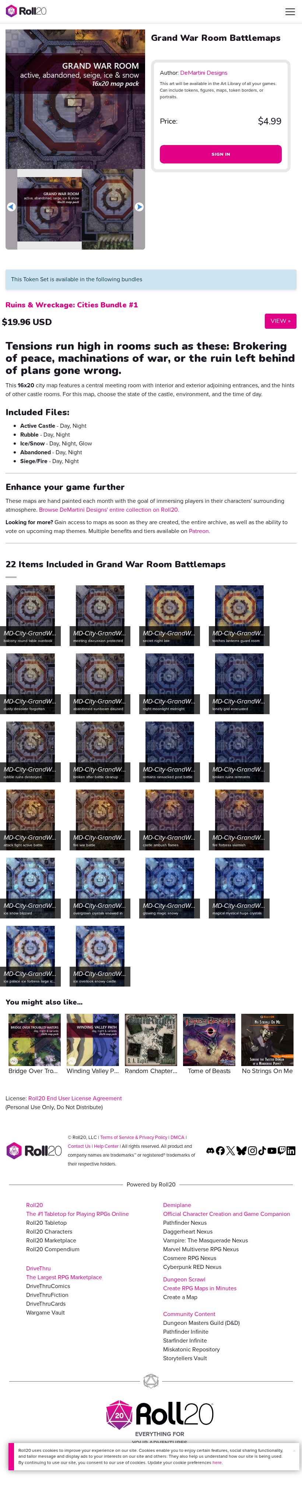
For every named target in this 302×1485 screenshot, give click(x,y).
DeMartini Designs (204, 73)
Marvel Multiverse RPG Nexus (201, 1249)
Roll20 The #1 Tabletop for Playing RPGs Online (77, 1209)
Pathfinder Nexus (185, 1222)
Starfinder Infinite (185, 1340)
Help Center (106, 1146)
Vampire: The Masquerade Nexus (205, 1240)
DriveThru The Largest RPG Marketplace (64, 1272)
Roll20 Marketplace (51, 1240)
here (217, 1462)
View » (278, 321)
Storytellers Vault (185, 1358)
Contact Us (79, 1146)
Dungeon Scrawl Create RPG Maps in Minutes (199, 1283)
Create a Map (180, 1297)
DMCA (178, 1137)
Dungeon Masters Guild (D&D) (201, 1323)
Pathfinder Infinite (185, 1331)
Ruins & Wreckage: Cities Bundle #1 (72, 305)
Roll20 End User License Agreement (75, 1098)
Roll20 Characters (49, 1231)
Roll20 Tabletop (46, 1222)
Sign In (221, 154)
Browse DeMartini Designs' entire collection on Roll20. (109, 509)
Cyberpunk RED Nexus (192, 1267)
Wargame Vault (45, 1312)
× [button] (294, 1451)
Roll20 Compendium (53, 1249)
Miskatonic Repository (191, 1349)
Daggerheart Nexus (188, 1231)
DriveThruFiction (47, 1295)
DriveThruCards (46, 1303)
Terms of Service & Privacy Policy (133, 1137)
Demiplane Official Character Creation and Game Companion (226, 1209)
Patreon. (199, 531)
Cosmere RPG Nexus (189, 1258)
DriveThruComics (48, 1286)
